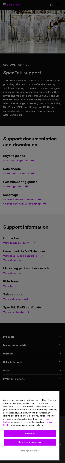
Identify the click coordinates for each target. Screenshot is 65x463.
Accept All (29, 433)
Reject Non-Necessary (29, 442)
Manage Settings (30, 450)
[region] (30, 425)
